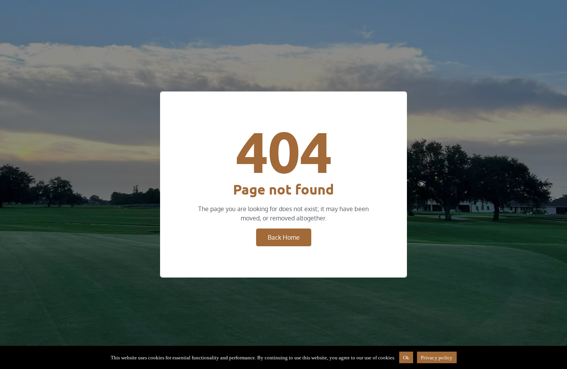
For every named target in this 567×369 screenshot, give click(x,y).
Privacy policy (437, 358)
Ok (406, 358)
